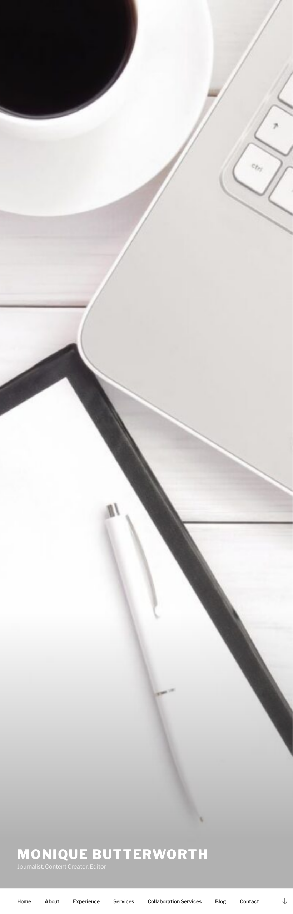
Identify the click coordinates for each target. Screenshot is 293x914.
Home (24, 901)
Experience (86, 901)
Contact (249, 901)
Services (123, 901)
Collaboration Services (175, 901)
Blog (220, 901)
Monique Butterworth (113, 854)
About (52, 901)
